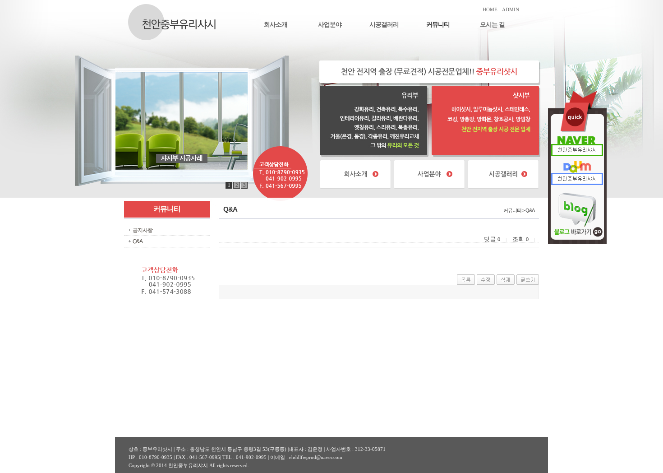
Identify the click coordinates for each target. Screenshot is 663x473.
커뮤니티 (438, 24)
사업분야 (329, 24)
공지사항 (142, 230)
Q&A (138, 241)
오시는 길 (492, 24)
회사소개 (275, 24)
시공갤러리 (384, 24)
